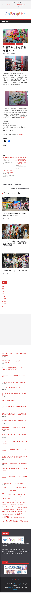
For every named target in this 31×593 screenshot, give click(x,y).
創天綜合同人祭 (6, 511)
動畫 (3, 291)
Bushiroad (12, 490)
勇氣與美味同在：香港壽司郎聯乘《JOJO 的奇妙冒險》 (14, 463)
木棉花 (15, 514)
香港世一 (3, 521)
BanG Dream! (22, 487)
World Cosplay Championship (17, 504)
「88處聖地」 (23, 118)
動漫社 (12, 511)
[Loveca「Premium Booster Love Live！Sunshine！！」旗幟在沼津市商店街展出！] (15, 225)
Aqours (8, 487)
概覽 (3, 286)
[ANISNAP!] (13, 537)
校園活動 (6, 517)
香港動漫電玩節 (12, 521)
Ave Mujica (13, 487)
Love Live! (14, 498)
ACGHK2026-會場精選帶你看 (8, 400)
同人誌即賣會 (18, 511)
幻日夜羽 (24, 511)
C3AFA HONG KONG (21, 494)
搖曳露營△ (4, 514)
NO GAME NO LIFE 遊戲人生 (12, 500)
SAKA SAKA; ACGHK (15, 502)
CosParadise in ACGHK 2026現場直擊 (11, 387)
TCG (10, 504)
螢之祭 (24, 518)
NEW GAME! (4, 500)
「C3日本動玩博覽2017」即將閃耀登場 (8, 171)
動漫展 (3, 296)
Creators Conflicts (18, 496)
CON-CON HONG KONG (6, 496)
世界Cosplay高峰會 (5, 509)
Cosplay (13, 496)
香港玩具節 (26, 521)
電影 (3, 294)
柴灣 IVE (19, 514)
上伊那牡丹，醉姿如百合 (23, 507)
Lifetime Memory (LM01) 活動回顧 (15, 271)
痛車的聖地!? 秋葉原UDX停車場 (19, 188)
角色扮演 (4, 299)
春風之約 (11, 514)
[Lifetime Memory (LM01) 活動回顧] (15, 254)
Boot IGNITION (4, 491)
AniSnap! (21, 134)
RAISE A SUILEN (5, 502)
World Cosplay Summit (10, 507)
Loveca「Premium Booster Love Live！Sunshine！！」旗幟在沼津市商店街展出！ (15, 243)
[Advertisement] (15, 329)
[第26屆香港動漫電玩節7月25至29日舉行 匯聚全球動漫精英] (15, 198)
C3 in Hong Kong (9, 494)
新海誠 (7, 514)
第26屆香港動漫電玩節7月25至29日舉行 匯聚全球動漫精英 (15, 215)
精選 (3, 289)
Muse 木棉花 (18, 498)
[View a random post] (27, 21)
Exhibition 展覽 (19, 43)
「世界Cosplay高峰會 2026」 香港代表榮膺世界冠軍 (14, 382)
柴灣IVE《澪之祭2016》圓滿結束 (12, 184)
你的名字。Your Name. (15, 509)
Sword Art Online (5, 504)
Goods (3, 306)
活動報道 (4, 301)
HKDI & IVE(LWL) (6, 499)
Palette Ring (20, 500)
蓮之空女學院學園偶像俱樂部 (16, 517)
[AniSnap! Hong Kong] (3, 21)
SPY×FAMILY (22, 502)
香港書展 (13, 53)
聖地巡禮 (4, 304)
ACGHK (4, 488)
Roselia (9, 502)
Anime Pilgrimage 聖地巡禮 (9, 43)
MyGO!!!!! (23, 498)
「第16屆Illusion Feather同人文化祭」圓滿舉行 (13, 483)
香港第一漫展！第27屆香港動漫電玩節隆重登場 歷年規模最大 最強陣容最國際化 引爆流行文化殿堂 (20, 160)
